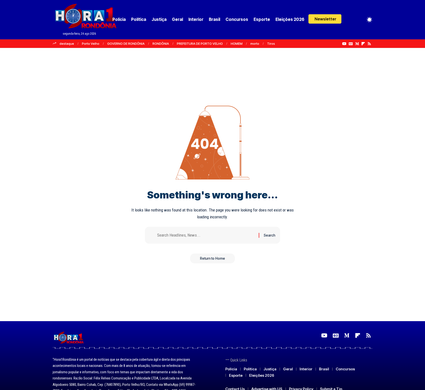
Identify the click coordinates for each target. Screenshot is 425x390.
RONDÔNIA (160, 43)
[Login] (351, 19)
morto (254, 43)
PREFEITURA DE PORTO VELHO (200, 43)
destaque (67, 43)
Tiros (271, 43)
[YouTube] (344, 43)
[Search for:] (206, 235)
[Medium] (357, 43)
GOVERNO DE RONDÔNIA (126, 43)
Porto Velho (90, 43)
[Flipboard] (363, 43)
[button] (324, 19)
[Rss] (369, 43)
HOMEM (237, 43)
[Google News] (351, 43)
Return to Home (212, 258)
